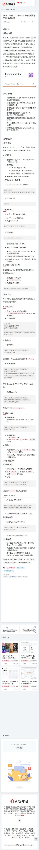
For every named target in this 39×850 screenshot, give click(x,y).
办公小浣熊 (19, 833)
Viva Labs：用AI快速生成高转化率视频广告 (10, 682)
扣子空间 (17, 835)
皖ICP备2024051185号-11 (27, 845)
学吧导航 (14, 831)
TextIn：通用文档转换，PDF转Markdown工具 (28, 657)
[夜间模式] (36, 839)
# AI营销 (13, 686)
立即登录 (19, 748)
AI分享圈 (7, 829)
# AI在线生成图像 (15, 660)
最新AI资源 (9, 10)
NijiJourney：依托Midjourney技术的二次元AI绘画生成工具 (9, 658)
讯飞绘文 (31, 835)
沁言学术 (20, 837)
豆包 (20, 831)
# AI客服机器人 (33, 686)
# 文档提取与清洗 (34, 660)
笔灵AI (27, 837)
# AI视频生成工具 (9, 571)
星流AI (27, 833)
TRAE (31, 831)
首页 (3, 10)
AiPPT (14, 837)
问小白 (10, 835)
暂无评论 (6, 735)
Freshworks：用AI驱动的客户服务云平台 (29, 682)
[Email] (19, 820)
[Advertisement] (19, 598)
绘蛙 (13, 833)
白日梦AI (24, 835)
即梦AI (26, 831)
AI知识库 (30, 829)
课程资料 (23, 829)
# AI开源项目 (20, 568)
